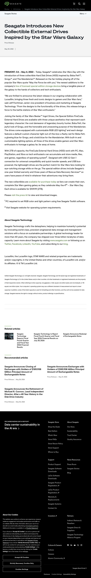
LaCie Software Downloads (54, 477)
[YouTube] (74, 552)
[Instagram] (81, 552)
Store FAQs (52, 439)
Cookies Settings (57, 574)
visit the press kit (20, 195)
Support (51, 459)
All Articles (17, 9)
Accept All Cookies (22, 557)
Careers (51, 554)
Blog (69, 472)
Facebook (17, 244)
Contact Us (52, 508)
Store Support (53, 447)
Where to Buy (53, 452)
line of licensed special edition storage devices (38, 86)
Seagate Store (53, 422)
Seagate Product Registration (54, 484)
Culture (51, 550)
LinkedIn (27, 244)
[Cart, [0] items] (74, 3)
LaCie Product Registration (53, 491)
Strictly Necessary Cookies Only (22, 563)
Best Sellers (53, 431)
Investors (51, 515)
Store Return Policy (55, 443)
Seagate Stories (11, 13)
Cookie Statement (32, 528)
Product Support (54, 464)
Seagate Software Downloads (55, 470)
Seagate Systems (55, 504)
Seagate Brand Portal (79, 568)
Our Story (71, 426)
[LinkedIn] (71, 552)
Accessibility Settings (69, 574)
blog (65, 244)
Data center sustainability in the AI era (22, 426)
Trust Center (72, 435)
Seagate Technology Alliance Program (75, 536)
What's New (52, 435)
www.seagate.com (58, 240)
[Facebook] (68, 552)
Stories (7, 9)
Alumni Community (55, 558)
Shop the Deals (54, 426)
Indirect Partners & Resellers (74, 522)
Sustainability (72, 431)
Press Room (72, 464)
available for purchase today (42, 182)
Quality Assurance (74, 439)
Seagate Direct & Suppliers (73, 529)
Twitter (8, 244)
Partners (70, 515)
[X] (78, 552)
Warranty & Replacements (54, 498)
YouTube (36, 244)
